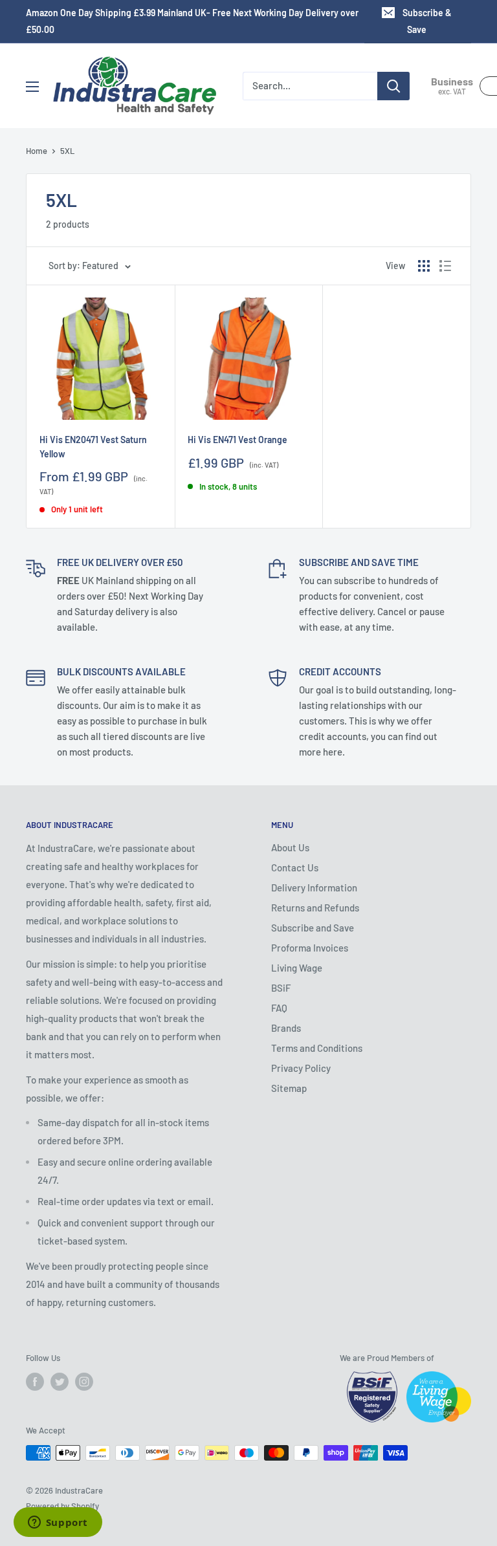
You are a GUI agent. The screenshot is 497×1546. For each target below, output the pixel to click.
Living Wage (296, 968)
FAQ (279, 1008)
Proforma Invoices (309, 947)
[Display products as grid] (424, 266)
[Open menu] (32, 87)
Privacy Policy (301, 1068)
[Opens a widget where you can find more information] (57, 1523)
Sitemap (289, 1088)
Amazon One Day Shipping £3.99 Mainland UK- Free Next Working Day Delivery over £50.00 (192, 21)
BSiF (281, 988)
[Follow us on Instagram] (84, 1382)
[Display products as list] (445, 266)
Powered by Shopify (62, 1506)
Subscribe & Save (427, 21)
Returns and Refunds (315, 907)
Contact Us (294, 867)
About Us (290, 847)
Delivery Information (314, 887)
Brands (286, 1028)
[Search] (393, 86)
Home (36, 151)
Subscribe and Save (312, 927)
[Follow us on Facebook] (35, 1382)
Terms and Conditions (316, 1048)
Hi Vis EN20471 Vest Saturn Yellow (93, 446)
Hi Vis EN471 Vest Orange (237, 439)
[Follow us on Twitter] (59, 1382)
